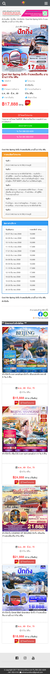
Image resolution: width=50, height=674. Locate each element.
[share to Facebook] (40, 314)
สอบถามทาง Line (25, 125)
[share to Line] (45, 314)
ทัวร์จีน (13, 19)
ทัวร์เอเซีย (5, 19)
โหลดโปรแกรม (26, 115)
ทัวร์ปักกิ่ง (20, 19)
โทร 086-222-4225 (25, 131)
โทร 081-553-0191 (25, 136)
